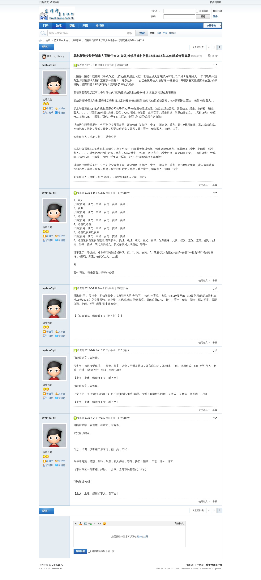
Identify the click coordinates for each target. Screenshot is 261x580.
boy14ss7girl (49, 65)
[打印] (209, 55)
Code (99, 523)
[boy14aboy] (44, 56)
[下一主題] (216, 55)
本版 (129, 33)
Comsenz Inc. (57, 569)
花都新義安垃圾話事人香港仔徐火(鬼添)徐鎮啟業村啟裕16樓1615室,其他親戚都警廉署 (132, 55)
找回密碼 (217, 11)
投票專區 (76, 40)
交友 (165, 33)
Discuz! (56, 565)
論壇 (59, 25)
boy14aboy (58, 56)
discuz (172, 33)
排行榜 (100, 25)
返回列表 (199, 47)
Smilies (104, 523)
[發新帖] (46, 47)
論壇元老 (47, 99)
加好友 (61, 108)
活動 (159, 33)
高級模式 (179, 523)
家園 (85, 25)
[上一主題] (213, 55)
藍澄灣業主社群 (40, 40)
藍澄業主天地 (61, 40)
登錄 (139, 536)
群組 (72, 25)
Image (85, 523)
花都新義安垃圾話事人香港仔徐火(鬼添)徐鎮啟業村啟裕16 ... (115, 40)
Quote (95, 523)
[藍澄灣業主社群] (57, 20)
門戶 (46, 25)
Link (90, 523)
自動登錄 (203, 11)
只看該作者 (122, 65)
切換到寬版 (215, 2)
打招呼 (49, 112)
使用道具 (203, 185)
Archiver (190, 565)
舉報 (214, 185)
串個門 (49, 108)
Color (80, 523)
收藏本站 (54, 2)
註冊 (215, 16)
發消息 (61, 112)
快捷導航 (211, 25)
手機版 (200, 565)
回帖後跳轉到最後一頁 (103, 551)
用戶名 (154, 11)
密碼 (153, 16)
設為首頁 (44, 2)
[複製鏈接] (196, 56)
